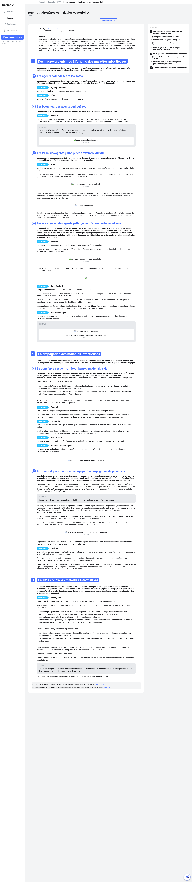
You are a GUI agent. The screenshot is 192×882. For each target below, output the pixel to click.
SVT (59, 2)
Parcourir (11, 18)
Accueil (10, 12)
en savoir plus (99, 684)
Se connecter (12, 30)
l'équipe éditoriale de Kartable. (57, 29)
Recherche (11, 24)
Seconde (51, 2)
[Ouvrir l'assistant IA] (187, 877)
